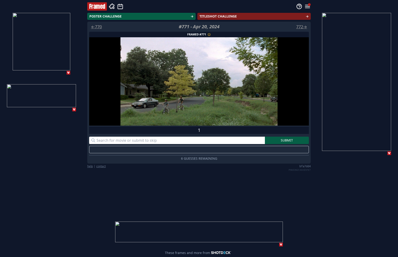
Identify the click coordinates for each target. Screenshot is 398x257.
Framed (97, 6)
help (90, 166)
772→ (301, 26)
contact (101, 166)
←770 (96, 26)
